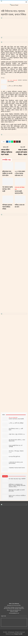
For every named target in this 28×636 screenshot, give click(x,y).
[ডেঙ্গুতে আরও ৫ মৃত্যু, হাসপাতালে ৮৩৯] (5, 436)
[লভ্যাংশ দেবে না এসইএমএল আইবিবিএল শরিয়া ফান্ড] (5, 497)
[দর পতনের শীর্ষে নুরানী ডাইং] (5, 458)
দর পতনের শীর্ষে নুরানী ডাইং (14, 456)
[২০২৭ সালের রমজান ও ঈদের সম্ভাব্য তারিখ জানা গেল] (20, 166)
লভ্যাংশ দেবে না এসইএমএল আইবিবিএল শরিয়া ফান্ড (17, 496)
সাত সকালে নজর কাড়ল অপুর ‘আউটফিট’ (17, 478)
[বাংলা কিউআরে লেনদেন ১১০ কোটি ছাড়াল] (5, 430)
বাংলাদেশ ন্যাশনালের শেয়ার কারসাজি (17, 80)
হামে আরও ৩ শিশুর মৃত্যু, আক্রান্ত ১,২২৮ (16, 451)
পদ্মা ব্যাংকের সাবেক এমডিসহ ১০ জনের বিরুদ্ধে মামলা (17, 440)
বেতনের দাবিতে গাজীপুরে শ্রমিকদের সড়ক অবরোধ (6, 152)
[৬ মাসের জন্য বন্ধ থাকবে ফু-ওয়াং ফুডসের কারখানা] (5, 464)
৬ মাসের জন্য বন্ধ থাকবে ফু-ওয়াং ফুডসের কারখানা (16, 462)
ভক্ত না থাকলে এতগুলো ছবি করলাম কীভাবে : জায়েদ (21, 152)
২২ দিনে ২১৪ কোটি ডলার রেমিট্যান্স (14, 85)
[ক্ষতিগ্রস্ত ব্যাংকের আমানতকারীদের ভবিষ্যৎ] (7, 199)
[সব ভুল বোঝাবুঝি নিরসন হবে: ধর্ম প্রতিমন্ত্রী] (5, 447)
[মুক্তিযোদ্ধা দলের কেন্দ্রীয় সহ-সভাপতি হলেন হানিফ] (7, 166)
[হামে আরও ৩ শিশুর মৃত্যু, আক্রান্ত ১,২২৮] (5, 452)
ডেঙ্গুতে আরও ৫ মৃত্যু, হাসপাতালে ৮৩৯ (17, 434)
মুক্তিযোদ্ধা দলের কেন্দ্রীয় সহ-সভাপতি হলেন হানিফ (17, 490)
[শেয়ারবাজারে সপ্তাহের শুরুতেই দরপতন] (5, 469)
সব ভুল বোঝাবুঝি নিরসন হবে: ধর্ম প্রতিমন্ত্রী (15, 446)
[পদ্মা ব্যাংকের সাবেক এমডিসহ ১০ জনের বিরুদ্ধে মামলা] (5, 441)
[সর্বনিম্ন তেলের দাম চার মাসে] (20, 199)
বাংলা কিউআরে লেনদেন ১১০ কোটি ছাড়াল (16, 429)
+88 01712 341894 (14, 611)
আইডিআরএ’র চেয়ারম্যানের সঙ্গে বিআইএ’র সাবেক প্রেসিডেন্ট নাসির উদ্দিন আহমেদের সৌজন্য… (17, 485)
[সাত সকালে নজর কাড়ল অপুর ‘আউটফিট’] (5, 480)
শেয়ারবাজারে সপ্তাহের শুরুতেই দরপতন (17, 467)
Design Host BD (18, 634)
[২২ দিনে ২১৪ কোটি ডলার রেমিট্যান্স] (4, 87)
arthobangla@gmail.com (14, 613)
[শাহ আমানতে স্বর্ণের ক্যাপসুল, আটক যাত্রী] (7, 181)
